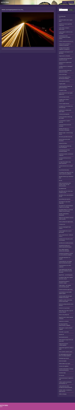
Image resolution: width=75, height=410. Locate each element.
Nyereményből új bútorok (63, 337)
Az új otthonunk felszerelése (64, 169)
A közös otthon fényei (63, 74)
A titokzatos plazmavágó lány (64, 114)
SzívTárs (5, 2)
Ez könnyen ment (62, 224)
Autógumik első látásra (63, 143)
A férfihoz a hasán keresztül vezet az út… (66, 41)
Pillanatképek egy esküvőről (64, 358)
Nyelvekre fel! (61, 334)
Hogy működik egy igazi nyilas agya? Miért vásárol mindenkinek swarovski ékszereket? (65, 271)
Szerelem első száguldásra (63, 366)
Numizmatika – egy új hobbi (64, 331)
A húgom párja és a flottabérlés (64, 55)
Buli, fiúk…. (61, 180)
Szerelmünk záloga (62, 372)
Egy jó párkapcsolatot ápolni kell (64, 199)
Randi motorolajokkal (62, 360)
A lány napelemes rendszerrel (64, 81)
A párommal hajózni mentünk (64, 96)
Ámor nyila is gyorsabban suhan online (65, 136)
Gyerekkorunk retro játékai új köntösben (66, 242)
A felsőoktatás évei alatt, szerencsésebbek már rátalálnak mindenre (64, 37)
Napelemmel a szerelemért (64, 321)
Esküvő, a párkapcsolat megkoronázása (66, 221)
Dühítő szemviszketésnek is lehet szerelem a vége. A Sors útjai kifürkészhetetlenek (65, 184)
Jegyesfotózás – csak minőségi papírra (66, 274)
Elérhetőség (70, 2)
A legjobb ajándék (62, 83)
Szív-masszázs (61, 375)
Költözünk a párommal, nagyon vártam (65, 289)
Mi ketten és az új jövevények (64, 308)
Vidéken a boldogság (62, 393)
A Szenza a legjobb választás (64, 103)
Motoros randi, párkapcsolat (64, 314)
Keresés (60, 8)
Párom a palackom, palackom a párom (65, 351)
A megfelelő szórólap (62, 90)
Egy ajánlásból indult (62, 188)
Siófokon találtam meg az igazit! (64, 363)
